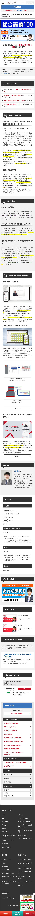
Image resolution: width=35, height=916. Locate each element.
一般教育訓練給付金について (25, 838)
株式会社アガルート (7, 859)
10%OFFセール (21, 10)
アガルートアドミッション (24, 868)
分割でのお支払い (6, 847)
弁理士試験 (17, 7)
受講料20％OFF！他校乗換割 (12, 738)
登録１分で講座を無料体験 (11, 749)
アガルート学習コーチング (24, 859)
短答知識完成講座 (6, 73)
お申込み (24, 689)
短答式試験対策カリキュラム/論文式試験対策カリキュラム (18, 655)
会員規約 (20, 815)
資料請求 (4, 825)
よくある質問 (5, 843)
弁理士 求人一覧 (8, 796)
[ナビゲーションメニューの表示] (3, 2)
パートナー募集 (5, 869)
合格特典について (9, 766)
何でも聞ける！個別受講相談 (12, 745)
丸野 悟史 (16, 471)
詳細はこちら (17, 408)
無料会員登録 (5, 821)
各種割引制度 (8, 734)
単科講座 (6, 778)
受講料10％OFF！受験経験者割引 (13, 741)
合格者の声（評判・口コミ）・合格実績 (15, 762)
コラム (6, 793)
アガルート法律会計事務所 (8, 898)
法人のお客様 (5, 866)
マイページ (4, 818)
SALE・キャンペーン (10, 727)
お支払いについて (22, 835)
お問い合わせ (5, 831)
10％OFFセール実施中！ (17, 713)
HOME (3, 815)
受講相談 (4, 828)
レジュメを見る (26, 619)
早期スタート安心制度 (10, 730)
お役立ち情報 (8, 786)
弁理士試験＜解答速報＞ (11, 723)
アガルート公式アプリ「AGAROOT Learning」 (14, 753)
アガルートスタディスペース (25, 882)
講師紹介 (6, 790)
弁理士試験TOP (9, 706)
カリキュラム (8, 774)
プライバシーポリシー (23, 818)
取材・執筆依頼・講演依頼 (8, 873)
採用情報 (4, 863)
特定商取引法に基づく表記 (24, 821)
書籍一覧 (20, 885)
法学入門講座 (8, 782)
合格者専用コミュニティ (8, 840)
